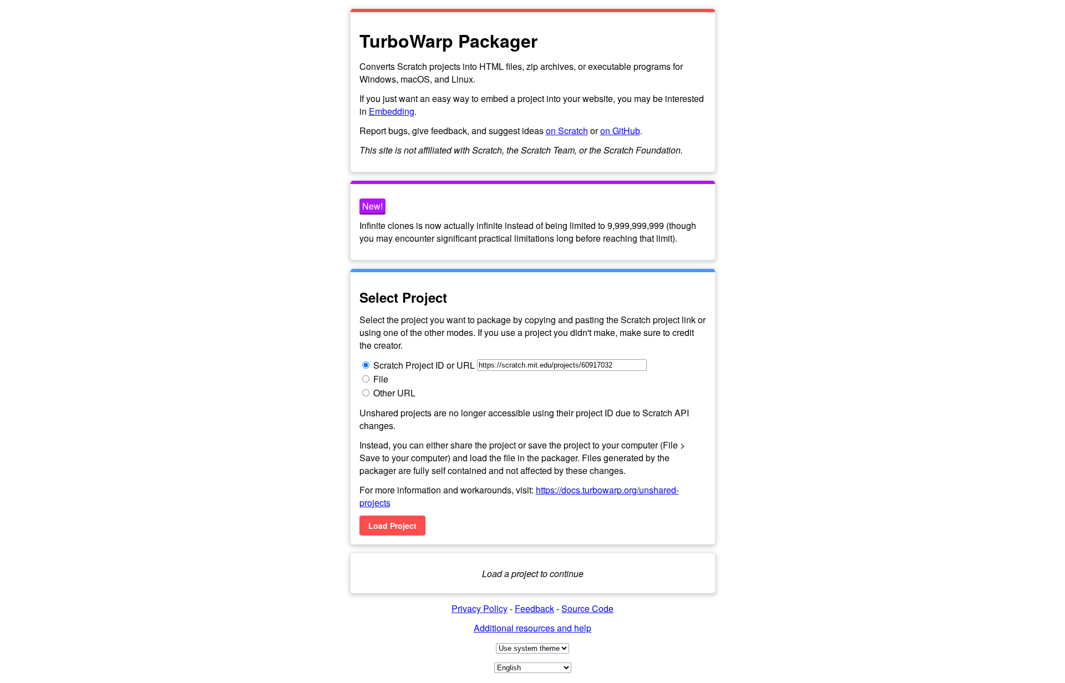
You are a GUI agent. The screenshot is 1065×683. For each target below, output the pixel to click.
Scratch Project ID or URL (424, 365)
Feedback (534, 608)
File (380, 379)
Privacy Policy (480, 608)
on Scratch (567, 130)
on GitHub (620, 130)
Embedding (391, 111)
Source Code (587, 608)
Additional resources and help (532, 627)
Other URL (394, 392)
